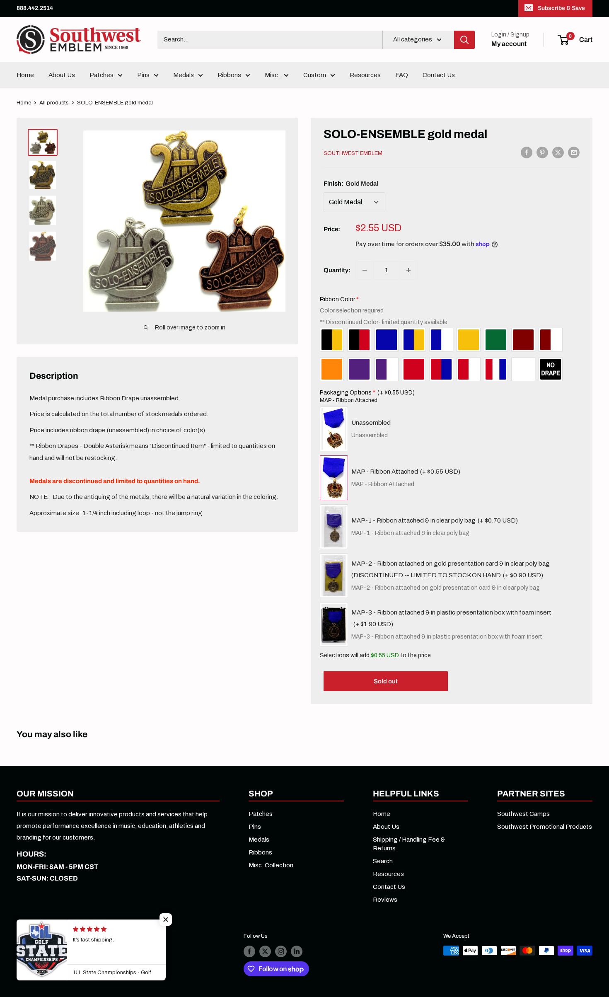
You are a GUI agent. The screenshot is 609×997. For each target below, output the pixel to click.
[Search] (464, 40)
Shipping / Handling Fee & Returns (409, 844)
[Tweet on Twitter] (558, 152)
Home (25, 75)
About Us (61, 75)
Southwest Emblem (353, 153)
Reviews (385, 899)
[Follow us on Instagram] (281, 951)
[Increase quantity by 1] (408, 270)
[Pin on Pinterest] (542, 152)
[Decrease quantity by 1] (364, 270)
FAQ (401, 75)
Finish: (351, 183)
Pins (143, 75)
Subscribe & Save (561, 8)
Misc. (272, 75)
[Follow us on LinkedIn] (296, 951)
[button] (166, 919)
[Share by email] (574, 152)
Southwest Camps (523, 814)
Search (383, 861)
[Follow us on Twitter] (265, 951)
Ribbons (229, 75)
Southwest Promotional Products (544, 826)
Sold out (386, 681)
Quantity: (337, 270)
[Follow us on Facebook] (249, 951)
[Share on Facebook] (526, 152)
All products (54, 103)
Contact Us (439, 75)
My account (509, 43)
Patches (101, 75)
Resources (365, 75)
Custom (314, 75)
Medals (183, 75)
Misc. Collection (271, 865)
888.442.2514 (35, 8)
